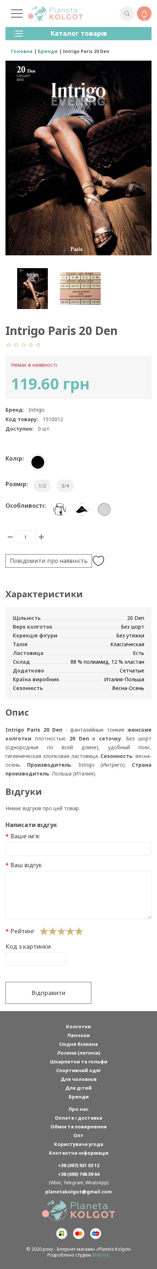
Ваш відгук (26, 865)
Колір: (14, 458)
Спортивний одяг (78, 1070)
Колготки (78, 1026)
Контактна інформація (78, 1153)
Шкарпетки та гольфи (78, 1061)
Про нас (78, 1109)
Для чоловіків (79, 1079)
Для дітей (78, 1088)
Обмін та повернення (78, 1126)
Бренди (79, 1096)
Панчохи (79, 1035)
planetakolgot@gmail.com (78, 1191)
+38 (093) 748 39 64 (78, 1174)
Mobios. (101, 1255)
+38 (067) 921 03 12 (78, 1165)
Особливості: (25, 506)
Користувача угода (78, 1144)
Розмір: (16, 484)
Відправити (48, 993)
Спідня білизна (78, 1044)
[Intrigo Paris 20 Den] (32, 288)
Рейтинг (22, 931)
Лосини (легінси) (78, 1052)
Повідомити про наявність (49, 561)
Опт (78, 1135)
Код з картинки (28, 946)
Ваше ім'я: (25, 836)
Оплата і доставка (78, 1117)
